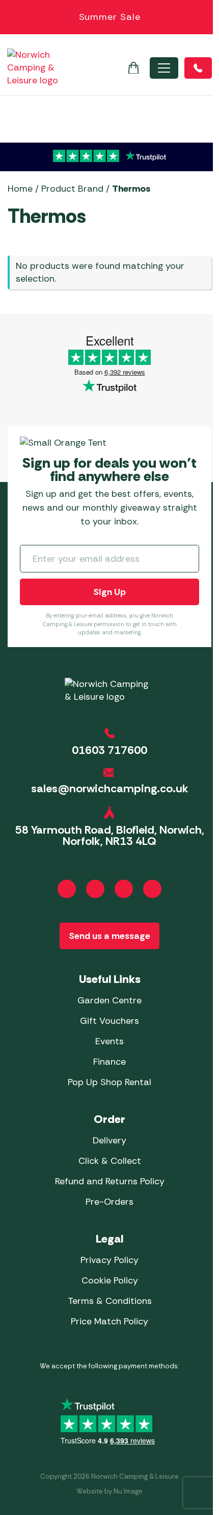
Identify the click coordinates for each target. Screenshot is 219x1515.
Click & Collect (109, 1161)
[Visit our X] (152, 889)
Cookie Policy (109, 1280)
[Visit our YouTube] (124, 889)
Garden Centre (109, 1000)
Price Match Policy (109, 1321)
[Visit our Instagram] (95, 889)
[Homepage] (32, 68)
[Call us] (198, 68)
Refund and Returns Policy (110, 1181)
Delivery (109, 1140)
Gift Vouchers (109, 1021)
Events (109, 1041)
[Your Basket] (133, 68)
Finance (109, 1061)
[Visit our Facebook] (67, 889)
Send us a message (109, 936)
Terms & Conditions (110, 1301)
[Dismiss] (206, 17)
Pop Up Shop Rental (109, 1082)
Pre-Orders (109, 1202)
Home (20, 188)
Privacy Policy (109, 1260)
